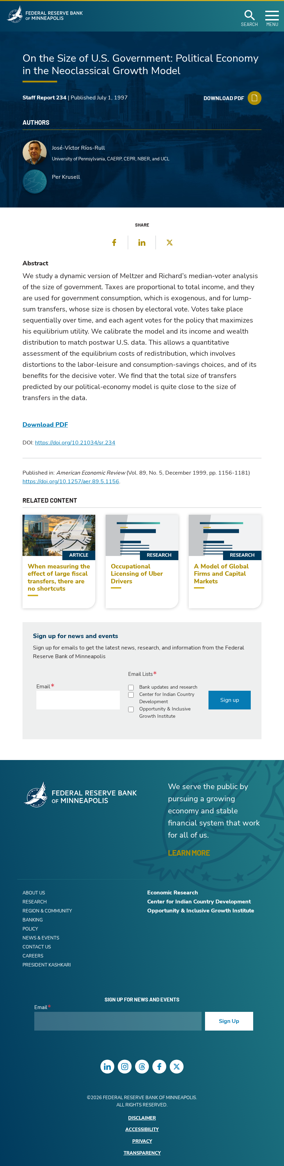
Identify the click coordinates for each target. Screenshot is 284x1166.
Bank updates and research (168, 687)
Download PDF (45, 425)
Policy (30, 929)
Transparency (142, 1153)
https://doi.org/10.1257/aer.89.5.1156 (71, 481)
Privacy (142, 1141)
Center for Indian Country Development (166, 698)
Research (35, 902)
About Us (34, 893)
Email (43, 686)
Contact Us (37, 947)
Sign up (229, 700)
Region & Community (47, 911)
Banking (33, 920)
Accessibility (142, 1130)
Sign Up (229, 1021)
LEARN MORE (189, 852)
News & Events (41, 938)
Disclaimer (142, 1118)
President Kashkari (47, 965)
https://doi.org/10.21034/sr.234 (75, 443)
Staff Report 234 (44, 97)
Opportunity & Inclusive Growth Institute (164, 712)
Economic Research (172, 892)
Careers (33, 956)
